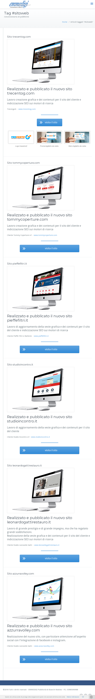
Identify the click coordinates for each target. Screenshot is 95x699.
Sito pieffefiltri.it (17, 263)
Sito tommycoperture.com (23, 162)
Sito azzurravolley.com (20, 573)
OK (83, 697)
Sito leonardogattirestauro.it (24, 465)
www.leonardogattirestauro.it (46, 545)
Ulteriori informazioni (73, 697)
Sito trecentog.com (19, 36)
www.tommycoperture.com (45, 235)
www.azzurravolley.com (44, 646)
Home (64, 22)
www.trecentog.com (27, 109)
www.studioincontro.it (40, 437)
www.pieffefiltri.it (41, 336)
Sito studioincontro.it (20, 364)
